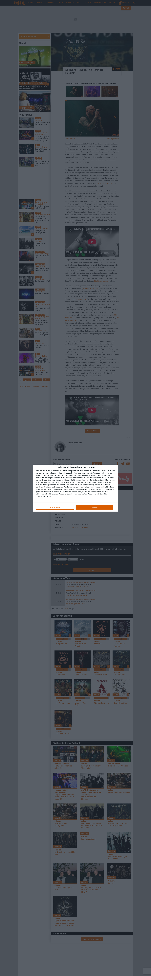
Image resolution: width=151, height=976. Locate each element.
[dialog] (75, 488)
